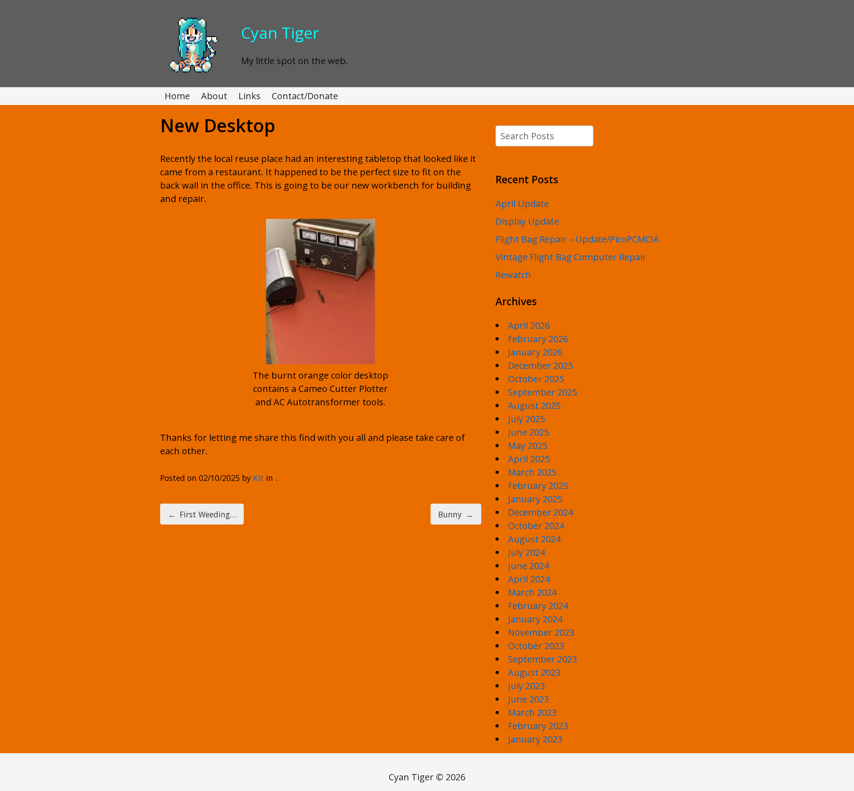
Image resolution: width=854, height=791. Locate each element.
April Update (522, 204)
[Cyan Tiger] (192, 73)
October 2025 (536, 379)
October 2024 (536, 526)
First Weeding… (202, 514)
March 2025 (532, 472)
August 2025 (534, 406)
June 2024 (528, 566)
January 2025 (535, 499)
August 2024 (534, 539)
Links (249, 96)
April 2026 (529, 325)
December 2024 (540, 512)
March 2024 (532, 592)
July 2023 (526, 686)
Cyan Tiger (280, 32)
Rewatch (513, 275)
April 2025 (529, 459)
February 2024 (538, 606)
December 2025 (540, 365)
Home (177, 96)
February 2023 (538, 726)
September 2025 (542, 392)
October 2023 (536, 646)
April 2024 (529, 579)
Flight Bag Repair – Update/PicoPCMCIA (577, 239)
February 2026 (538, 339)
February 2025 (538, 486)
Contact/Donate (305, 96)
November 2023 (541, 632)
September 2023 (542, 659)
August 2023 (534, 672)
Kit (258, 477)
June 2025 (528, 432)
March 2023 (532, 712)
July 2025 (526, 419)
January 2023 (535, 739)
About (214, 96)
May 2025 (527, 446)
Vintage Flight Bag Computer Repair (570, 257)
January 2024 (535, 619)
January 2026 (535, 352)
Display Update (527, 221)
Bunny (455, 514)
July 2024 (526, 552)
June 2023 (528, 699)
